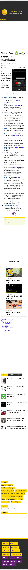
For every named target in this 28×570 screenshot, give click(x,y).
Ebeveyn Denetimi (5, 502)
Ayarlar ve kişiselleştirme (6, 491)
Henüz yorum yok (5, 63)
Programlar (6, 554)
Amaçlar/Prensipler (17, 554)
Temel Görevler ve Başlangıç (17, 63)
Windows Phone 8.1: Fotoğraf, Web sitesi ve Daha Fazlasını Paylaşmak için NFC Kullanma (16, 427)
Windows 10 (15, 543)
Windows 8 (6, 547)
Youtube (13, 557)
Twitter (20, 557)
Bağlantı (17, 491)
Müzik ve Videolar (19, 493)
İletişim (6, 557)
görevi (22, 147)
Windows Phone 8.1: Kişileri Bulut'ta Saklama (17, 379)
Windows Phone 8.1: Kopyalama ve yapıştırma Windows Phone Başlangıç (7, 321)
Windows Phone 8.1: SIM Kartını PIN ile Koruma (15, 387)
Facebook (6, 561)
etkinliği (16, 147)
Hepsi (11, 63)
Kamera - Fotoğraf (15, 502)
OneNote (11, 152)
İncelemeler (7, 550)
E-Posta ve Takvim (5, 496)
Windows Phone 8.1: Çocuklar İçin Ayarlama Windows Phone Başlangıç (7, 328)
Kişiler (11, 493)
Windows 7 (15, 547)
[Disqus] (14, 353)
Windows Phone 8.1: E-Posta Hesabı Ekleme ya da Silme (17, 403)
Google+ (14, 561)
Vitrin (2, 499)
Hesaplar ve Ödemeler (16, 496)
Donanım (20, 499)
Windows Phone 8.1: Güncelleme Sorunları (13, 281)
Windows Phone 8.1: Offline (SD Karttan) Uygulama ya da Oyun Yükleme (16, 411)
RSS (20, 561)
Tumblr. (6, 564)
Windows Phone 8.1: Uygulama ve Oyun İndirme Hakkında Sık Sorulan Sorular (15, 419)
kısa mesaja (16, 135)
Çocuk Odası (16, 167)
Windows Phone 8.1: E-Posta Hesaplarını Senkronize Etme (16, 395)
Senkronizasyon (4, 493)
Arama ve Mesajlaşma (11, 499)
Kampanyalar (16, 550)
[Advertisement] (13, 36)
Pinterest (13, 564)
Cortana (23, 491)
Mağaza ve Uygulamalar (6, 485)
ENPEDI (6, 543)
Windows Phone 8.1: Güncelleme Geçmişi (13, 313)
